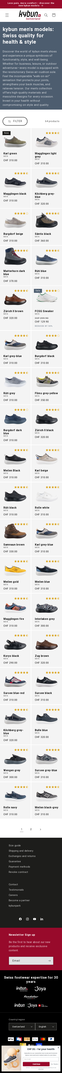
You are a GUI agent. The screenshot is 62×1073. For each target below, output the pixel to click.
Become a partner (19, 900)
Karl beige (41, 470)
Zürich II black (44, 430)
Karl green (10, 153)
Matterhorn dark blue (14, 272)
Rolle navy (10, 807)
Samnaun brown (13, 544)
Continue (36, 1064)
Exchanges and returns (22, 856)
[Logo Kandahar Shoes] (31, 997)
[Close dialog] (58, 1047)
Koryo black (11, 655)
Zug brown (42, 655)
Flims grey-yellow (46, 393)
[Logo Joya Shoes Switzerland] (40, 988)
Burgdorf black (45, 356)
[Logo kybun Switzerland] (22, 988)
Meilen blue (42, 581)
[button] (7, 15)
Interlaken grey (45, 618)
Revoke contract (18, 872)
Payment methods (19, 866)
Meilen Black (11, 470)
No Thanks (54, 1064)
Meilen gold (11, 581)
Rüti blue (40, 270)
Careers (13, 895)
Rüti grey (9, 393)
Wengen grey (11, 770)
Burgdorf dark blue (12, 432)
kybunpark (15, 905)
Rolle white (42, 507)
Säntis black (43, 233)
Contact (13, 884)
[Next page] (40, 829)
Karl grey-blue (12, 356)
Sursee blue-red (13, 693)
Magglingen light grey (46, 155)
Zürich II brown (13, 311)
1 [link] (21, 829)
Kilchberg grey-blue (45, 195)
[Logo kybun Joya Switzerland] (31, 1005)
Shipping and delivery (21, 850)
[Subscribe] (49, 961)
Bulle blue (41, 730)
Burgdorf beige (13, 233)
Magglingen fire (13, 618)
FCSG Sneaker (44, 311)
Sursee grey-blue (46, 770)
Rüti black (10, 507)
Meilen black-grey (46, 807)
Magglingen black (14, 193)
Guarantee (15, 861)
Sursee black (43, 693)
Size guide (15, 845)
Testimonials (16, 889)
